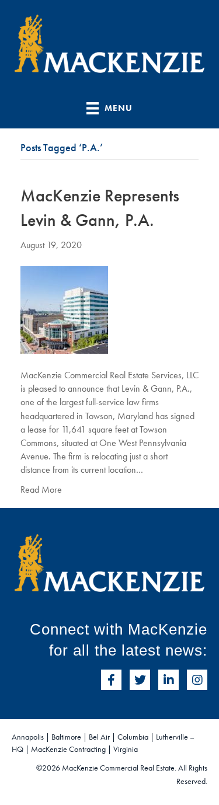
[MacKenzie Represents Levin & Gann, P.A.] (64, 308)
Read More (41, 489)
